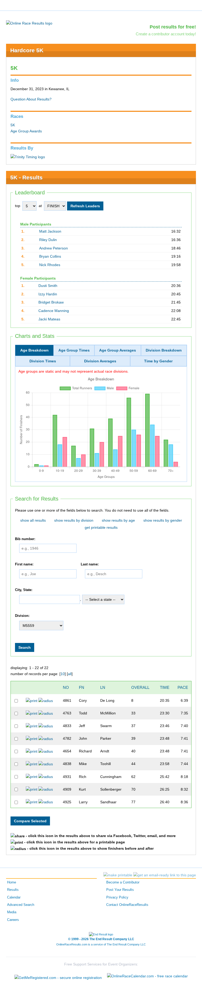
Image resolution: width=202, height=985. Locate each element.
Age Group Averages (117, 350)
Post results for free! (173, 27)
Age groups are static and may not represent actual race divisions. (73, 371)
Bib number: (25, 539)
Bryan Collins (50, 256)
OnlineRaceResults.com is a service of (101, 944)
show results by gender (162, 520)
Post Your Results (120, 890)
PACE (183, 687)
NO (66, 687)
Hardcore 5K (26, 50)
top (17, 206)
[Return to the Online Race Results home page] (29, 23)
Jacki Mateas (49, 319)
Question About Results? (31, 99)
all (70, 674)
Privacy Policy (117, 897)
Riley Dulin (48, 240)
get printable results (101, 527)
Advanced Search (20, 905)
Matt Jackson (50, 231)
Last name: (90, 564)
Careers (13, 920)
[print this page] (117, 875)
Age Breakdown (34, 350)
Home (11, 882)
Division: (22, 616)
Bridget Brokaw (51, 302)
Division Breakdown (164, 350)
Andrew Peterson (53, 248)
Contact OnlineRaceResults (127, 905)
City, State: (23, 590)
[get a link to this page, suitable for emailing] (164, 875)
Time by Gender (158, 361)
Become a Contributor (122, 882)
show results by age (118, 520)
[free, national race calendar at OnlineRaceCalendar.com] (147, 976)
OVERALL (140, 687)
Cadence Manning (53, 311)
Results (13, 890)
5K (13, 125)
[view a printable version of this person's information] (31, 700)
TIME (164, 687)
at (40, 206)
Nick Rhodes (49, 265)
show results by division (73, 520)
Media (11, 912)
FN (81, 687)
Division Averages (100, 361)
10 (62, 674)
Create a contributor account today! (166, 34)
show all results (33, 520)
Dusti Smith (47, 286)
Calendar (14, 897)
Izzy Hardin (47, 294)
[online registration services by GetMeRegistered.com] (58, 976)
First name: (24, 564)
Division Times (42, 361)
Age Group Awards (26, 131)
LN (102, 687)
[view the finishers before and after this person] (45, 700)
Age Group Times (74, 350)
